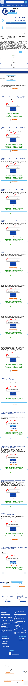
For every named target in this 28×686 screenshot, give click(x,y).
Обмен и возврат (5, 646)
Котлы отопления (4, 621)
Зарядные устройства (18, 628)
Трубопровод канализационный (4, 612)
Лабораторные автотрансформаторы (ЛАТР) (20, 630)
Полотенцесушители (18, 609)
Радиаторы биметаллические (7, 593)
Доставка (17, 5)
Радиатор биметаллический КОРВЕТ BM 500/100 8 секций (7, 596)
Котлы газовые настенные (21, 593)
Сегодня (20, 583)
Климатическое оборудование (17, 626)
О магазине (3, 5)
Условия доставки (13, 111)
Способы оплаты (10, 5)
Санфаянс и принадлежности (4, 627)
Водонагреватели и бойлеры (7, 620)
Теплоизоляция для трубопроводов (18, 616)
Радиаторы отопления (5, 614)
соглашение (7, 675)
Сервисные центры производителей (9, 647)
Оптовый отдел (24, 5)
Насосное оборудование (6, 628)
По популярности (11, 76)
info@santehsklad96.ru (20, 20)
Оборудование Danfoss (19, 618)
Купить (13, 107)
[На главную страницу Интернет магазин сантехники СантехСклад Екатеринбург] (14, 11)
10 (20, 582)
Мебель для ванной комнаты (20, 614)
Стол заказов (4, 643)
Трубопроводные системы (6, 617)
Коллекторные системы (19, 619)
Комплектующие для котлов (7, 618)
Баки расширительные (5, 632)
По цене (11, 79)
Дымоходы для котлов (5, 615)
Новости (21, 639)
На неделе (26, 582)
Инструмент (3, 609)
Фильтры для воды (18, 624)
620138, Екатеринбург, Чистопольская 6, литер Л (14, 680)
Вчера (7, 583)
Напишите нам (5, 644)
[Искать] (26, 2)
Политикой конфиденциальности (9, 673)
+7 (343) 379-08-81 (7, 681)
